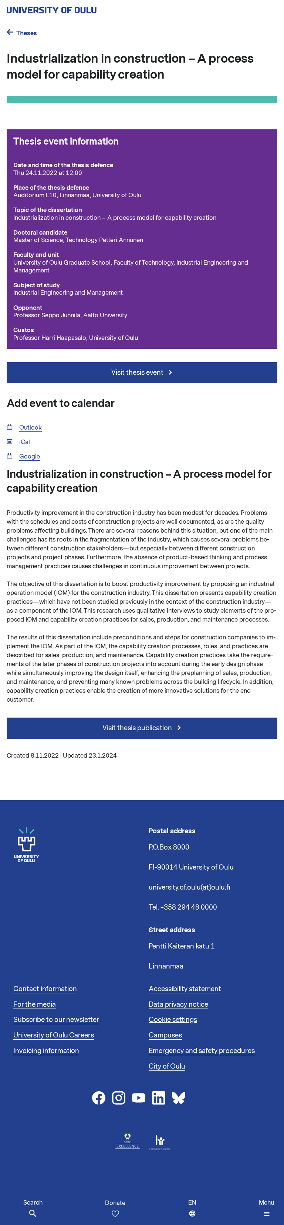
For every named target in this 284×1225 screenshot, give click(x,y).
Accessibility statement (185, 989)
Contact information (45, 989)
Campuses (165, 1035)
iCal (24, 442)
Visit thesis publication (137, 728)
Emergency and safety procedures (202, 1051)
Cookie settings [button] (173, 1019)
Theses (26, 33)
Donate (115, 1203)
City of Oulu (167, 1066)
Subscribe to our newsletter (56, 1019)
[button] (266, 1208)
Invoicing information (46, 1051)
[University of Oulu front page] (69, 8)
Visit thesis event (138, 372)
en (194, 1212)
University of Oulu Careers (53, 1035)
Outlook (30, 428)
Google (29, 457)
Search (33, 1203)
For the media (34, 1004)
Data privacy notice (178, 1004)
